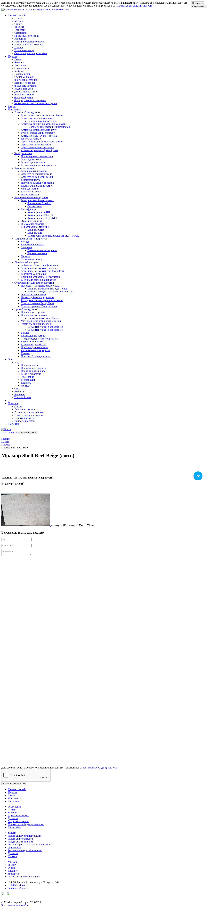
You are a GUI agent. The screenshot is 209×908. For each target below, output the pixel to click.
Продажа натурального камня (24, 835)
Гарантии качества (18, 815)
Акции (12, 106)
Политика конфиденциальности (135, 5)
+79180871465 (61, 9)
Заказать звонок (29, 432)
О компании (15, 806)
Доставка (13, 818)
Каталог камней (17, 789)
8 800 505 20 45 (16, 885)
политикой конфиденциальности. (100, 767)
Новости (12, 812)
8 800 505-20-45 (10, 432)
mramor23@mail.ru (18, 888)
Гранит (12, 864)
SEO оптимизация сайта (14, 905)
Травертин (14, 873)
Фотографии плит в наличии (24, 876)
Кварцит (12, 870)
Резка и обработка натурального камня (29, 844)
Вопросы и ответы (18, 821)
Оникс (11, 867)
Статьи (12, 809)
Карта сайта (14, 827)
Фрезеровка (14, 847)
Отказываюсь (199, 6)
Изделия (12, 792)
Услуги (12, 832)
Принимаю (197, 3)
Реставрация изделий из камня (25, 850)
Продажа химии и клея (20, 841)
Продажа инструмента (20, 838)
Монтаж (12, 856)
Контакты (13, 423)
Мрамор (12, 861)
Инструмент (15, 798)
